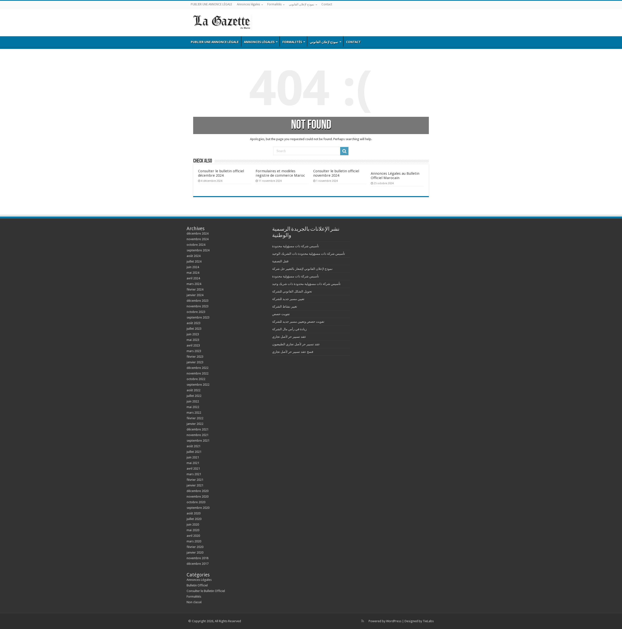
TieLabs (428, 621)
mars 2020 (194, 541)
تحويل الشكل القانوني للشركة (292, 291)
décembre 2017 (197, 563)
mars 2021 (194, 474)
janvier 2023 (195, 362)
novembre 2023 (197, 306)
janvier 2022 (195, 424)
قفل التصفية (280, 261)
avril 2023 (193, 345)
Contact (326, 4)
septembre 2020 (198, 508)
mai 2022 (193, 407)
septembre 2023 (198, 317)
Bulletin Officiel (197, 585)
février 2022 (195, 418)
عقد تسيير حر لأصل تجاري (289, 336)
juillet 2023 (194, 328)
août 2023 (193, 323)
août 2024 (193, 256)
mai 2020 (193, 530)
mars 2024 (194, 284)
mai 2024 (193, 272)
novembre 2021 (197, 435)
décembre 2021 (197, 429)
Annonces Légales (199, 580)
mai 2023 (193, 340)
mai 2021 (193, 463)
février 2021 (195, 480)
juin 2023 (193, 334)
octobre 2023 (196, 312)
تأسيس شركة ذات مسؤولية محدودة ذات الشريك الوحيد (308, 253)
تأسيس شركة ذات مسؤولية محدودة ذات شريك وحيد (306, 284)
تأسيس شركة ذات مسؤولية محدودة (295, 246)
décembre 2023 (197, 300)
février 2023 (195, 356)
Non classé (194, 602)
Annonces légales (248, 4)
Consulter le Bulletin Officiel (206, 591)
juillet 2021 (194, 452)
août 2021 (193, 446)
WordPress (393, 621)
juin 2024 (193, 267)
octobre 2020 (196, 502)
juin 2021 (193, 457)
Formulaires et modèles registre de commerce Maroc (280, 173)
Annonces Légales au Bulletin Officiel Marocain (395, 175)
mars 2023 (194, 351)
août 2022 (193, 390)
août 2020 (193, 513)
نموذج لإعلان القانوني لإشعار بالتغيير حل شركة (302, 269)
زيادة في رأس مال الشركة (289, 329)
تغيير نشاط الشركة (284, 306)
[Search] (344, 151)
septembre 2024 (198, 250)
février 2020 (195, 547)
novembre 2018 (197, 558)
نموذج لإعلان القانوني (301, 4)
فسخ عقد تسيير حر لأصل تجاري (292, 352)
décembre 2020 (197, 491)
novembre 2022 (197, 373)
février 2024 (195, 289)
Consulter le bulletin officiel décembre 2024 (221, 173)
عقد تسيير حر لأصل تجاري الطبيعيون (296, 344)
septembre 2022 (198, 384)
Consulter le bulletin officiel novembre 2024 (336, 173)
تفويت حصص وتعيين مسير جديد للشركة (298, 321)
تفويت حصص (281, 314)
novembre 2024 (197, 239)
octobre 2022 (196, 379)
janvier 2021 (195, 485)
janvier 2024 (195, 295)
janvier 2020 (195, 552)
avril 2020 (193, 536)
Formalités (274, 4)
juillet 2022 (194, 396)
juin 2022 (193, 401)
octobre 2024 (196, 244)
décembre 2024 (197, 233)
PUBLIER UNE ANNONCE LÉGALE (211, 4)
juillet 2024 (194, 261)
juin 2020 (193, 524)
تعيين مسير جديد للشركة (288, 299)
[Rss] (362, 621)
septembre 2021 (198, 440)
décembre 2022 (197, 368)
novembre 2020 (197, 496)
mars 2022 (194, 412)
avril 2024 (193, 278)
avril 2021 (193, 468)
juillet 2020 (194, 519)
